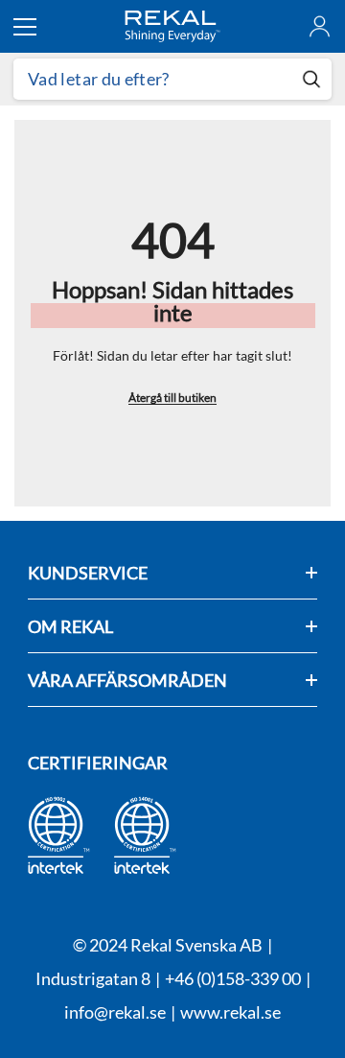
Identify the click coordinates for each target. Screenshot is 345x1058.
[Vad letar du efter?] (172, 79)
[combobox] (152, 79)
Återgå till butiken (172, 397)
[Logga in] (320, 26)
